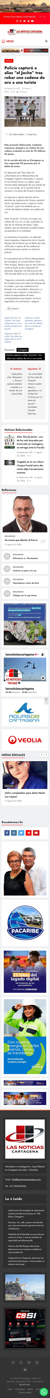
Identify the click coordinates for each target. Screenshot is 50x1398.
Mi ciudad (20, 1389)
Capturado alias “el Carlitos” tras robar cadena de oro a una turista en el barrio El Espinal (13, 323)
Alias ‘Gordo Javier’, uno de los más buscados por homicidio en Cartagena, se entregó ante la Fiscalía (30, 442)
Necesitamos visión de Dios (26, 583)
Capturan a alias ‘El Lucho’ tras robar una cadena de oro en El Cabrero (13, 337)
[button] (44, 1392)
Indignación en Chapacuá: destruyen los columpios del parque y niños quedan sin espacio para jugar (26, 1261)
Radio (30, 1389)
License (39, 1389)
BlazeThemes (24, 1384)
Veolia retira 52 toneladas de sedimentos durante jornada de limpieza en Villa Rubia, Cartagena (26, 1213)
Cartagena (22, 349)
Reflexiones (10, 536)
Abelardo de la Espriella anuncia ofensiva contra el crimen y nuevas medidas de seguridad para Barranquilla (26, 1237)
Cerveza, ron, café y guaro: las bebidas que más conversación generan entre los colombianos (26, 1225)
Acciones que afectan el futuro (21, 540)
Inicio (10, 1389)
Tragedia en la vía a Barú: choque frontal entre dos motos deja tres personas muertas (30, 467)
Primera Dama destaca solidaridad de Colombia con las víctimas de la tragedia (21, 17)
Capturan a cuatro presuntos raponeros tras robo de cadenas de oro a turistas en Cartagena (33, 323)
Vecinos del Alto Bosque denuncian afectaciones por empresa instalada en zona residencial (25, 1249)
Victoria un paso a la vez (24, 570)
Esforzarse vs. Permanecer (25, 558)
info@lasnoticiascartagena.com (26, 1179)
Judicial (8, 61)
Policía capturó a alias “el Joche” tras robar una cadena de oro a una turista (24, 356)
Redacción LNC (13, 88)
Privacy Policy (25, 1392)
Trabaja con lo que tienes (25, 595)
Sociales (9, 786)
